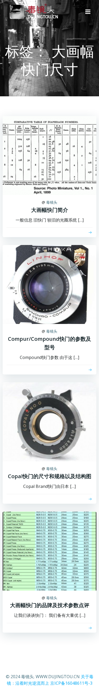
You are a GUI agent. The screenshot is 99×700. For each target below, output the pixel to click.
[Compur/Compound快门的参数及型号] (49, 284)
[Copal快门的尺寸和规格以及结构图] (49, 421)
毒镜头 (51, 202)
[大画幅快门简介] (49, 155)
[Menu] (87, 11)
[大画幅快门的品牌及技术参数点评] (49, 550)
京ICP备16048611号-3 (71, 683)
